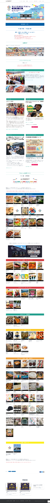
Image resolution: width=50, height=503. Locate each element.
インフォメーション (13, 471)
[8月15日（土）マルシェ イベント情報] (25, 486)
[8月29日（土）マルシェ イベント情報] (11, 486)
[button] (6, 88)
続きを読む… (10, 494)
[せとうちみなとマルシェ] (8, 1)
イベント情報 (10, 471)
